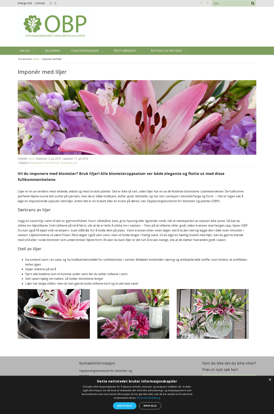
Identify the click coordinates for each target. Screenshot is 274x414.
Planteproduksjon (85, 50)
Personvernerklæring (148, 397)
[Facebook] (51, 3)
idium (32, 158)
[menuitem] (52, 3)
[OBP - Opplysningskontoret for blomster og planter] (55, 26)
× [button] (269, 379)
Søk (252, 3)
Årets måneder (125, 50)
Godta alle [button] (124, 405)
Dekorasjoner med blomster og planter (50, 162)
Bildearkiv (52, 50)
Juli (75, 162)
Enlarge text (25, 3)
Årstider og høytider (166, 50)
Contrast (40, 3)
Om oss (25, 50)
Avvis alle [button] (150, 405)
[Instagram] (55, 3)
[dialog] (137, 395)
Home (36, 59)
